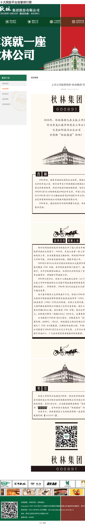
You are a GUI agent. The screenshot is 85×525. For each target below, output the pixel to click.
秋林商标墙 (6, 104)
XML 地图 (42, 523)
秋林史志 (5, 94)
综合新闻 (5, 89)
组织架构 (5, 99)
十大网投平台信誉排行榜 (16, 2)
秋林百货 (32, 502)
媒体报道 (5, 83)
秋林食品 (41, 502)
